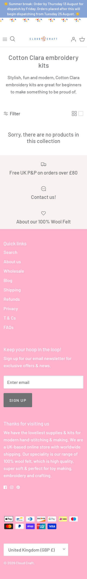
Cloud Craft (25, 563)
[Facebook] (5, 487)
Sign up (17, 400)
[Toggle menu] (5, 39)
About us (12, 261)
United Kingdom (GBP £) (31, 549)
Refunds (12, 299)
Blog (8, 280)
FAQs (9, 327)
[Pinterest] (18, 487)
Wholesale (14, 271)
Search (10, 252)
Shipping (12, 289)
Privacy (11, 308)
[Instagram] (11, 487)
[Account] (72, 39)
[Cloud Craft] (43, 38)
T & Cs (10, 317)
